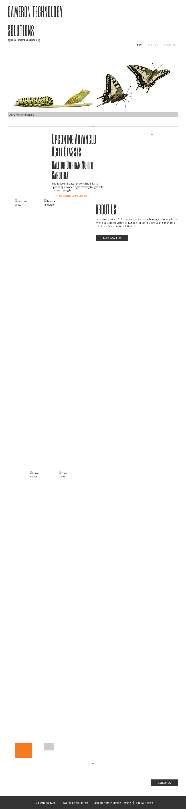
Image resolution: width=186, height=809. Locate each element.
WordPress (82, 802)
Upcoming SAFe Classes (73, 195)
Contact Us (169, 45)
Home (139, 45)
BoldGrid (50, 802)
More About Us (112, 238)
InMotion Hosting (120, 802)
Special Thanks (144, 802)
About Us (153, 45)
